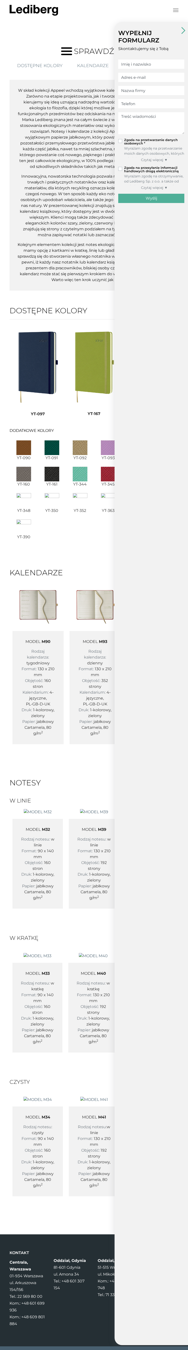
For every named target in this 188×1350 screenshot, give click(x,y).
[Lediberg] (34, 10)
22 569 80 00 (29, 1296)
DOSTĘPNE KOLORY (39, 65)
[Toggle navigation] (175, 10)
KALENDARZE (93, 65)
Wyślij (151, 198)
